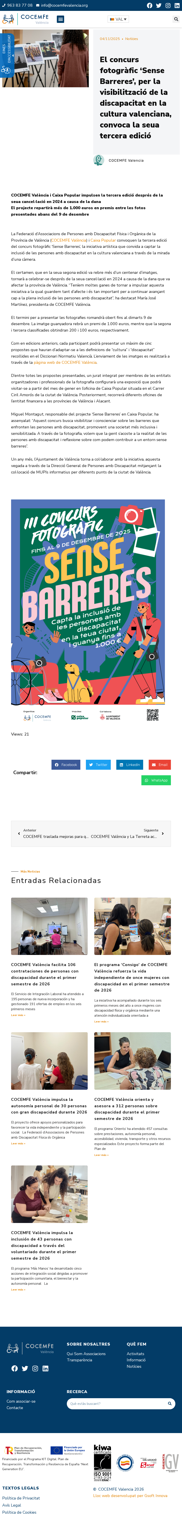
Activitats (135, 1353)
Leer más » (18, 1015)
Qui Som (74, 1353)
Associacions (94, 1353)
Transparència (79, 1360)
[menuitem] (118, 19)
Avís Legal (11, 1505)
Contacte (15, 1407)
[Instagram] (168, 5)
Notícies (131, 38)
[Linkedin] (177, 5)
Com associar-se (21, 1401)
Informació (136, 1360)
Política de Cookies (19, 1512)
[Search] (169, 1403)
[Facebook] (149, 5)
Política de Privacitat (21, 1498)
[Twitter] (159, 5)
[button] (60, 19)
